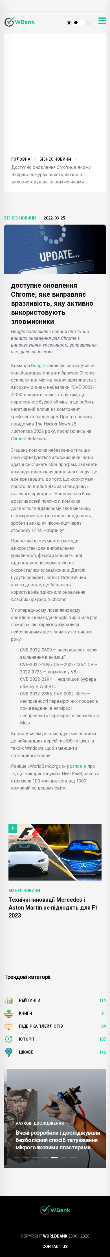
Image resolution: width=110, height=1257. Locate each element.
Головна (20, 159)
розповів (76, 766)
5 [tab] (54, 1157)
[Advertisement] (55, 98)
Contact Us (55, 1246)
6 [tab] (64, 1157)
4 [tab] (44, 1157)
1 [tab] (16, 1157)
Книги (25, 1013)
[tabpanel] (55, 1118)
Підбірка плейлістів (41, 1026)
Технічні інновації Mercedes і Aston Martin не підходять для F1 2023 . (53, 907)
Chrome (19, 438)
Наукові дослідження (37, 1123)
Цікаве (26, 1052)
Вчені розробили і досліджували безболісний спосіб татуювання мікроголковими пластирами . (55, 1140)
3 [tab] (35, 1157)
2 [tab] (25, 1157)
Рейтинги (29, 1000)
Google (38, 365)
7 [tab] (73, 1157)
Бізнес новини (55, 159)
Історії (26, 1039)
